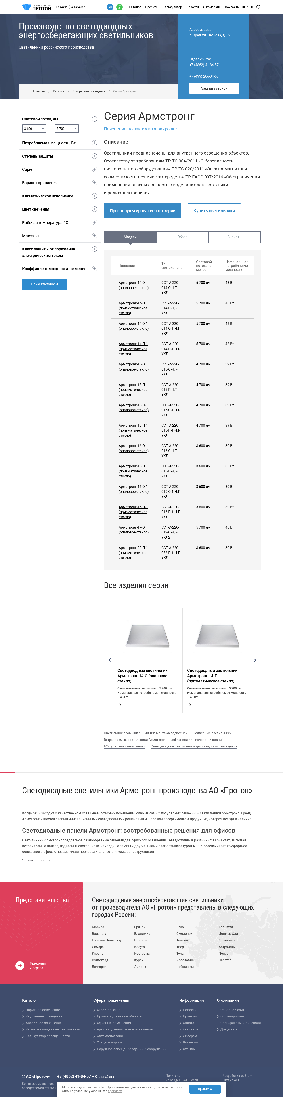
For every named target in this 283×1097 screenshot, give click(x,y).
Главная (39, 91)
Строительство (108, 1010)
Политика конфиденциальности (182, 1078)
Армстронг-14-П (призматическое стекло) (133, 308)
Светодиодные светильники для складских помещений (194, 746)
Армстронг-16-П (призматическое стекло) (133, 471)
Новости (192, 7)
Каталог (135, 7)
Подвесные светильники (212, 733)
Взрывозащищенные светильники (53, 1029)
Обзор (182, 237)
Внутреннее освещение (89, 91)
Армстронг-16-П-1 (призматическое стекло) (133, 512)
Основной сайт (232, 1010)
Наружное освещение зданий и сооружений (131, 1049)
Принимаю (205, 1089)
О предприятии (232, 1016)
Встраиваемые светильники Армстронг (134, 740)
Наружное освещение (43, 1010)
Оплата (188, 1023)
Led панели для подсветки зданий (197, 740)
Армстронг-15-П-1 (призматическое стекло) (133, 430)
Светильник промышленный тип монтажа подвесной (145, 733)
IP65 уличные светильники (124, 746)
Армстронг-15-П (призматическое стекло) (133, 390)
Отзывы (189, 1049)
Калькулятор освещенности (48, 1036)
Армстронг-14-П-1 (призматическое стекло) (133, 349)
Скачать (234, 237)
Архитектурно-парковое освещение (125, 1029)
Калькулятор (172, 7)
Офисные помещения (114, 1023)
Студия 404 (231, 1080)
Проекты (151, 7)
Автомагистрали (110, 1036)
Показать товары (44, 284)
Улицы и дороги (109, 1042)
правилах (115, 1091)
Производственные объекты (119, 1016)
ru (243, 7)
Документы (229, 1029)
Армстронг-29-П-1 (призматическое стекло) (133, 553)
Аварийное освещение (44, 1023)
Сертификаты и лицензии (240, 1023)
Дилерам (190, 1036)
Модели (130, 237)
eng (252, 7)
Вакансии (190, 1042)
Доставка (190, 1029)
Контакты (232, 7)
